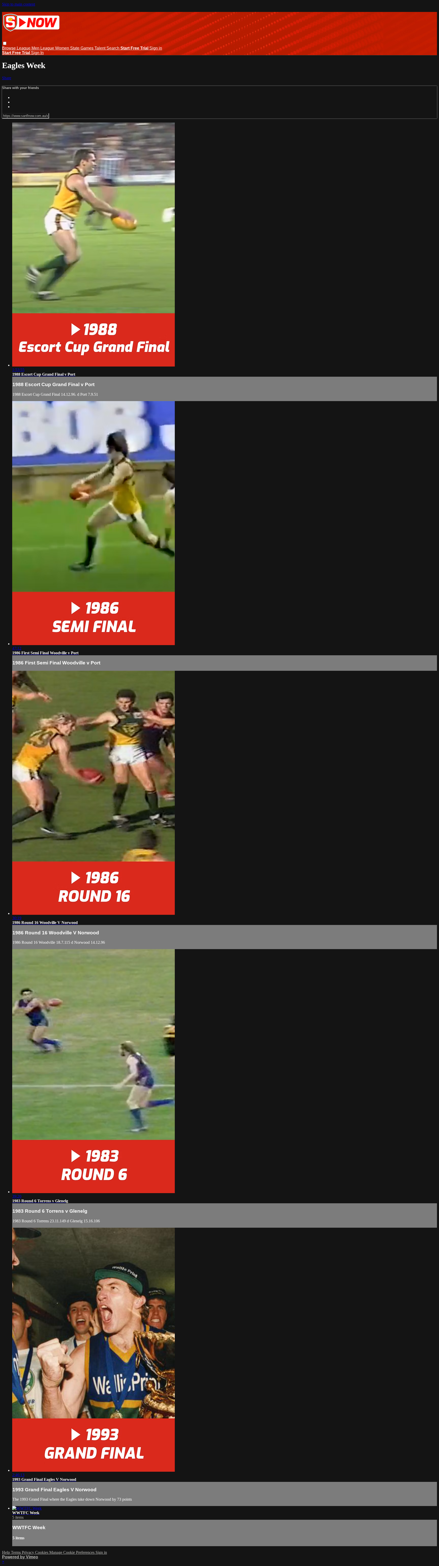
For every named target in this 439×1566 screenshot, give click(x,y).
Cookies (42, 1552)
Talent (100, 48)
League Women (55, 48)
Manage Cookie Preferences (72, 1552)
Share (6, 78)
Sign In (37, 53)
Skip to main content (18, 4)
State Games (82, 48)
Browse (9, 48)
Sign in (155, 48)
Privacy (28, 1552)
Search (113, 48)
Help (6, 1552)
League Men (28, 48)
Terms (16, 1552)
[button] (4, 43)
